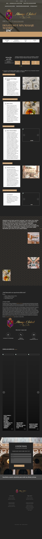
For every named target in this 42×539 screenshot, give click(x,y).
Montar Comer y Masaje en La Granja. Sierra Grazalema (19, 426)
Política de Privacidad (29, 506)
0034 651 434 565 (19, 303)
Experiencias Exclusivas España (16, 3)
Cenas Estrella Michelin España (29, 3)
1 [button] (30, 88)
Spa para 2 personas (11, 499)
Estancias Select (33, 6)
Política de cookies (29, 508)
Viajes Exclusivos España (10, 6)
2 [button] (31, 88)
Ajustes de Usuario (30, 505)
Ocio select (11, 495)
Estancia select (12, 503)
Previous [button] (24, 83)
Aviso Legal (30, 510)
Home (4, 21)
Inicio (7, 3)
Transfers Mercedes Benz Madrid (22, 6)
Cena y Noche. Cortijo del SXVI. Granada (32, 426)
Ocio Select (10, 21)
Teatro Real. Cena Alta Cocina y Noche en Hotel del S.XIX (6, 425)
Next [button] (38, 83)
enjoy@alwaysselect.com (10, 316)
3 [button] (32, 88)
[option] (16, 63)
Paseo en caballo (12, 497)
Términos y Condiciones (30, 507)
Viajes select (29, 495)
